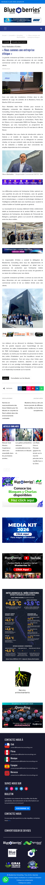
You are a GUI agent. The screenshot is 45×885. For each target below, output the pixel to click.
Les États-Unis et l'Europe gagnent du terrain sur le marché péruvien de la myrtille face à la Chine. (38, 453)
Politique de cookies (25, 883)
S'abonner (22, 808)
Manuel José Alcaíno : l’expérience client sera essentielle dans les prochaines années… (7, 450)
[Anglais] (36, 2)
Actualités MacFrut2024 (21, 36)
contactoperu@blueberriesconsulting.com (23, 754)
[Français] (39, 2)
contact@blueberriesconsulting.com (21, 747)
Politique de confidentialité (25, 880)
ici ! (9, 820)
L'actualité (12, 35)
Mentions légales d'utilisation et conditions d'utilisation (24, 877)
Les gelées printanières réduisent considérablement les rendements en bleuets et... (24, 448)
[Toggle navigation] (5, 28)
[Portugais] (41, 2)
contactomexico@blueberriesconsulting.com (24, 761)
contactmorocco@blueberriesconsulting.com (24, 775)
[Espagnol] (34, 2)
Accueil (4, 35)
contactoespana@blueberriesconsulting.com (24, 768)
